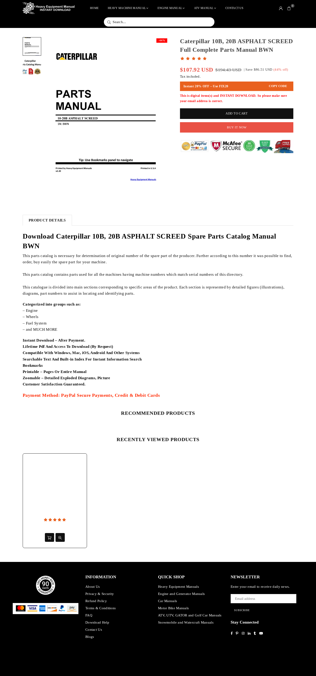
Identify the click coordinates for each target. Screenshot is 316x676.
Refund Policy (96, 601)
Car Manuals (167, 601)
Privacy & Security (99, 594)
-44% (161, 40)
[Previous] (50, 118)
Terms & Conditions (100, 608)
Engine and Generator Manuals (181, 594)
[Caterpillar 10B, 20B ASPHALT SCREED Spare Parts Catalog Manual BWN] (32, 67)
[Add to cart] (49, 537)
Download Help (97, 622)
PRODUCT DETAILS (47, 220)
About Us (92, 586)
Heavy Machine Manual (127, 8)
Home (94, 8)
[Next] (162, 118)
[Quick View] (60, 537)
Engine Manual (170, 8)
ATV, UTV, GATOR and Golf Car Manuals (190, 615)
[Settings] (281, 8)
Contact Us (234, 8)
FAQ (88, 615)
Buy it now (237, 127)
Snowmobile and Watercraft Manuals (186, 622)
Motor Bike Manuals (173, 608)
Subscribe (242, 610)
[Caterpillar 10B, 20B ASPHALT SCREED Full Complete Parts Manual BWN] (32, 46)
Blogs (89, 637)
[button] (289, 8)
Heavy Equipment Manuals (178, 586)
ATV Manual (204, 8)
